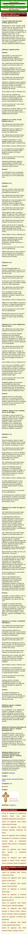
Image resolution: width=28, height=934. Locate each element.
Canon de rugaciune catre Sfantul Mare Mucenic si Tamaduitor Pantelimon (14, 852)
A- (6, 18)
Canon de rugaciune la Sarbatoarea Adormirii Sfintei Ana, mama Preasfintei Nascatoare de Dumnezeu (14, 816)
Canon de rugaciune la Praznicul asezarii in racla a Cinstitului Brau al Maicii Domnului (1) (14, 897)
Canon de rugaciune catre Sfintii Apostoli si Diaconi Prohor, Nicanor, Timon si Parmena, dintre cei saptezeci (14, 860)
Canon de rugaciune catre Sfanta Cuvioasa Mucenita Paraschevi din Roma (14, 830)
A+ (3, 18)
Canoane (12, 773)
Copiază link (12, 805)
